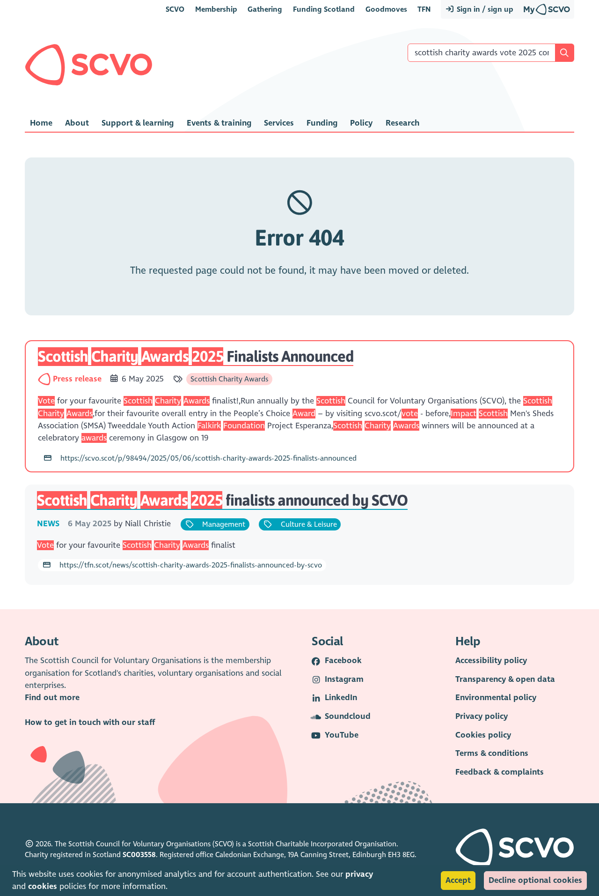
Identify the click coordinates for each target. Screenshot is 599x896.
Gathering (265, 9)
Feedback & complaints (499, 772)
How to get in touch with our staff (90, 722)
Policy (361, 123)
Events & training (219, 123)
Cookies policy (483, 735)
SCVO (175, 9)
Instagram (344, 679)
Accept (458, 880)
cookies (42, 886)
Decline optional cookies (535, 880)
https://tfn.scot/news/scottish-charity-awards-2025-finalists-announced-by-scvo (190, 564)
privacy (359, 874)
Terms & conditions (491, 753)
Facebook (343, 660)
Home (41, 123)
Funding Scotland (324, 9)
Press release (78, 379)
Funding (322, 123)
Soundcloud (348, 716)
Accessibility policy (491, 660)
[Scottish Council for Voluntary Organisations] (89, 65)
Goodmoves (386, 9)
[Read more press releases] (45, 379)
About (77, 123)
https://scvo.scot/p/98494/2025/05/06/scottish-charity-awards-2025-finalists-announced (207, 458)
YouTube (341, 735)
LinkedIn (341, 697)
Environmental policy (495, 697)
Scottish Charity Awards (229, 378)
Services (279, 123)
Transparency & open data (505, 679)
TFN (424, 9)
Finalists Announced (195, 356)
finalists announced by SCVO (222, 500)
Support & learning (138, 123)
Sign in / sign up (484, 9)
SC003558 (139, 855)
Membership (216, 9)
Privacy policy (481, 716)
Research (402, 123)
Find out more (52, 697)
